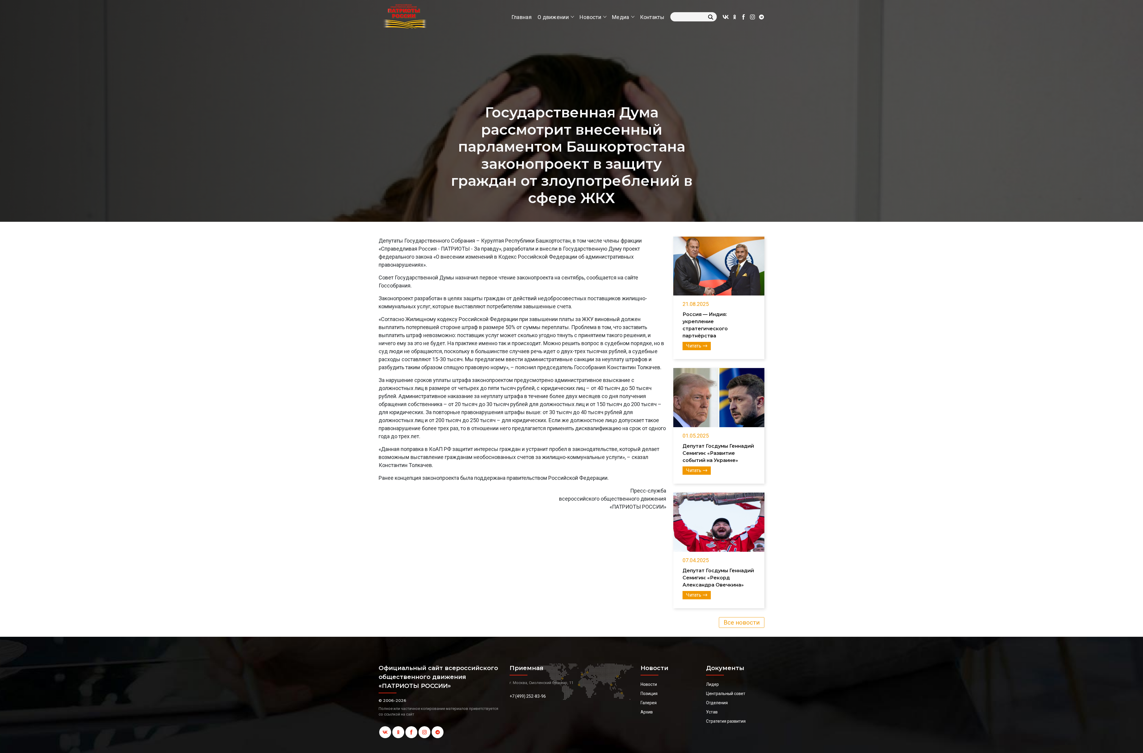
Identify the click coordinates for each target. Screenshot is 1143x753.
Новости (590, 17)
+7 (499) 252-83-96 (528, 696)
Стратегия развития (726, 721)
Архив (647, 712)
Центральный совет (725, 693)
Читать (693, 346)
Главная (521, 17)
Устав (712, 712)
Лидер (712, 684)
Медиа (620, 17)
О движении (553, 17)
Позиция (649, 693)
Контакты (652, 17)
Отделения (717, 702)
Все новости (742, 622)
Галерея (649, 702)
